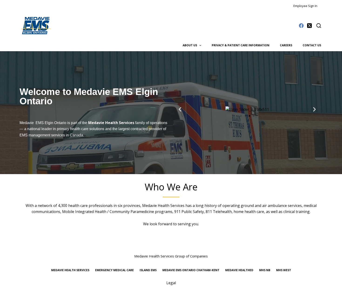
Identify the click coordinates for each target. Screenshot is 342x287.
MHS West (283, 270)
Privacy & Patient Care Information (240, 45)
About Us (190, 45)
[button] (180, 109)
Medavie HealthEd (239, 270)
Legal (171, 282)
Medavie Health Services (163, 205)
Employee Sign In (305, 6)
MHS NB (264, 270)
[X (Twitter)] (309, 25)
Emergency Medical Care (114, 270)
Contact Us (312, 45)
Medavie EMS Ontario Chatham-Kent (190, 270)
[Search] (318, 25)
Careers (286, 45)
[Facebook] (301, 25)
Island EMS (148, 270)
